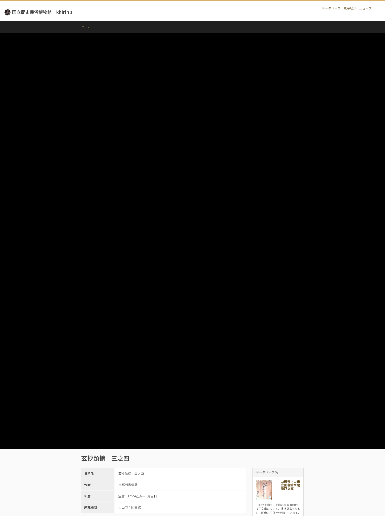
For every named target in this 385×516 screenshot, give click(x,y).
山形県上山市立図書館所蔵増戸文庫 (290, 485)
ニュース (365, 8)
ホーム (86, 26)
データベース (331, 8)
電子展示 (349, 8)
